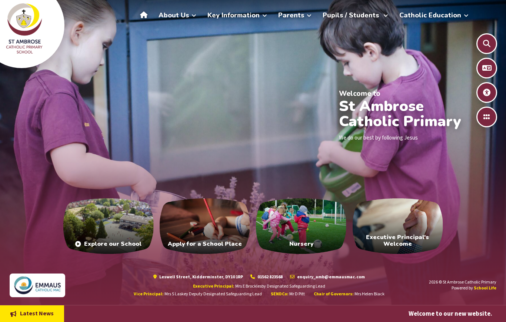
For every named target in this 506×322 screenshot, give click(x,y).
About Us (174, 15)
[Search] (486, 43)
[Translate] (486, 68)
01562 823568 (270, 277)
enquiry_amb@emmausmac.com (330, 277)
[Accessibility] (486, 92)
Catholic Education (430, 15)
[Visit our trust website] (64, 285)
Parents (291, 15)
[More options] (486, 117)
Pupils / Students (352, 15)
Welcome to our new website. (405, 313)
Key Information (233, 15)
